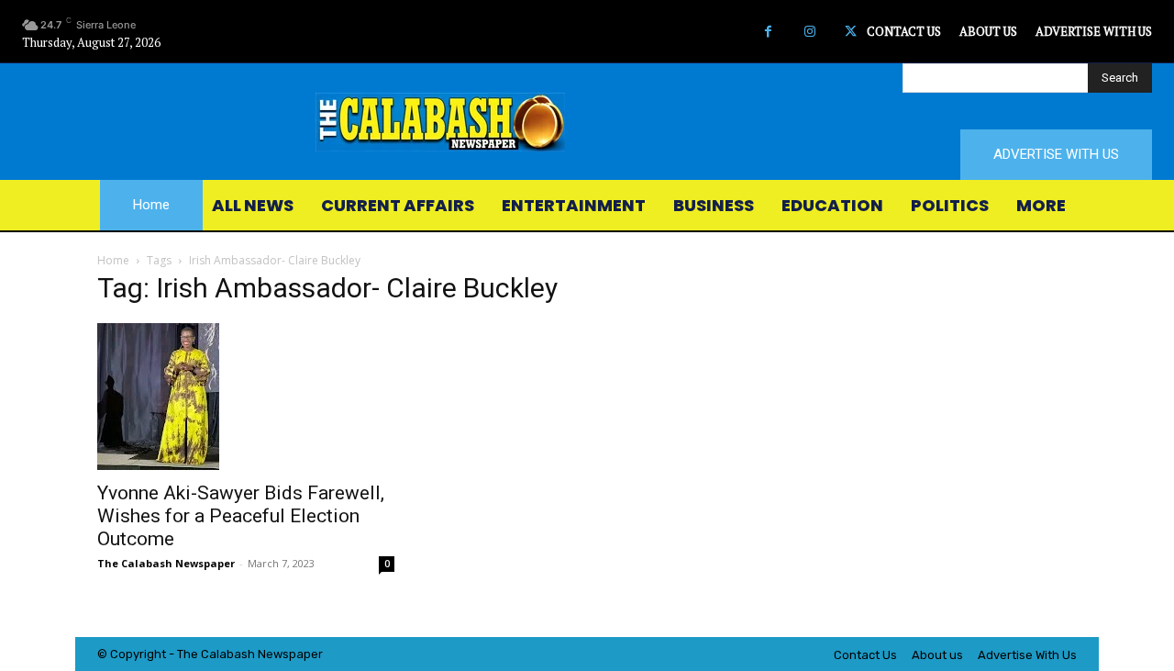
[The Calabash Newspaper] (587, 122)
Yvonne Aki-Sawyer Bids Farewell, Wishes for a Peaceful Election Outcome (240, 516)
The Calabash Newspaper (166, 563)
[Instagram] (809, 32)
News (273, 654)
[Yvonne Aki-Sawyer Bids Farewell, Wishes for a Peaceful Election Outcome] (245, 396)
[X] (851, 32)
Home (113, 260)
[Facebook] (768, 32)
